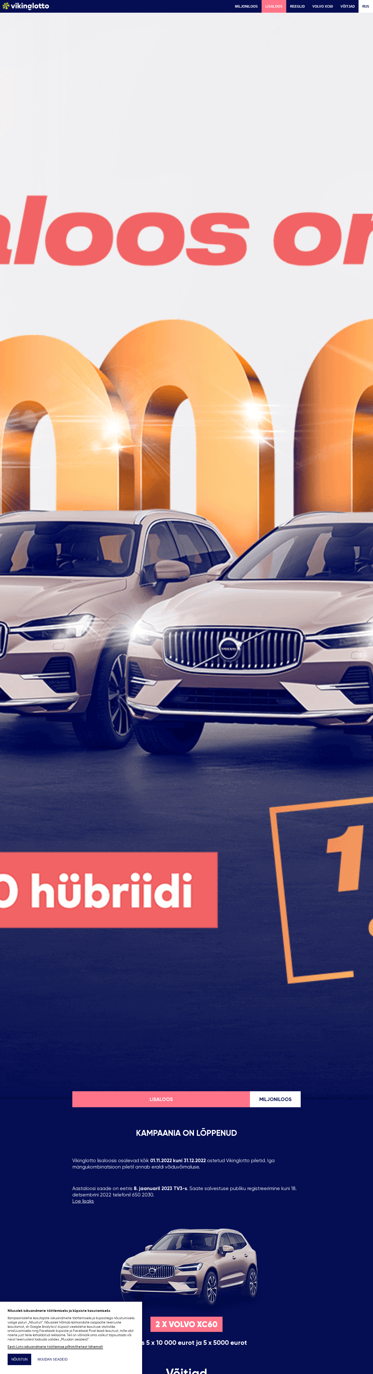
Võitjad (348, 6)
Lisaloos (273, 6)
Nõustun (19, 1359)
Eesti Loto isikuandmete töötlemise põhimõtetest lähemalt (55, 1347)
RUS (365, 6)
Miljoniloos (246, 6)
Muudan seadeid (52, 1359)
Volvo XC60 (322, 6)
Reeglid (297, 6)
